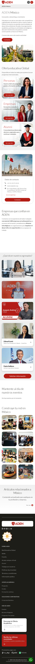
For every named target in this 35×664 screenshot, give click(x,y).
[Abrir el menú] (31, 2)
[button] (7, 40)
